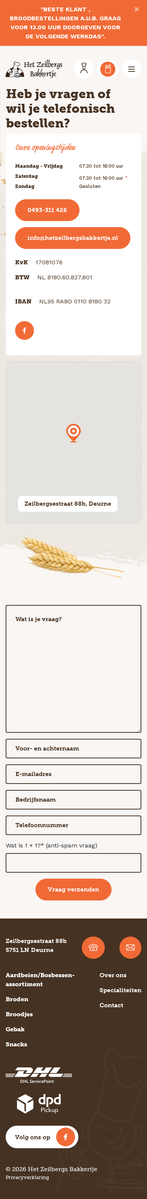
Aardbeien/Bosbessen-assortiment (40, 980)
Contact (111, 1005)
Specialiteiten (120, 990)
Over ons (113, 975)
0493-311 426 (47, 210)
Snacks (16, 1044)
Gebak (15, 1029)
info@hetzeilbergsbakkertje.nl (73, 237)
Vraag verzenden (73, 889)
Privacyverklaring (27, 1177)
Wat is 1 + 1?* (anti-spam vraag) (51, 845)
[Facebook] (24, 330)
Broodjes (19, 1014)
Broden (17, 999)
